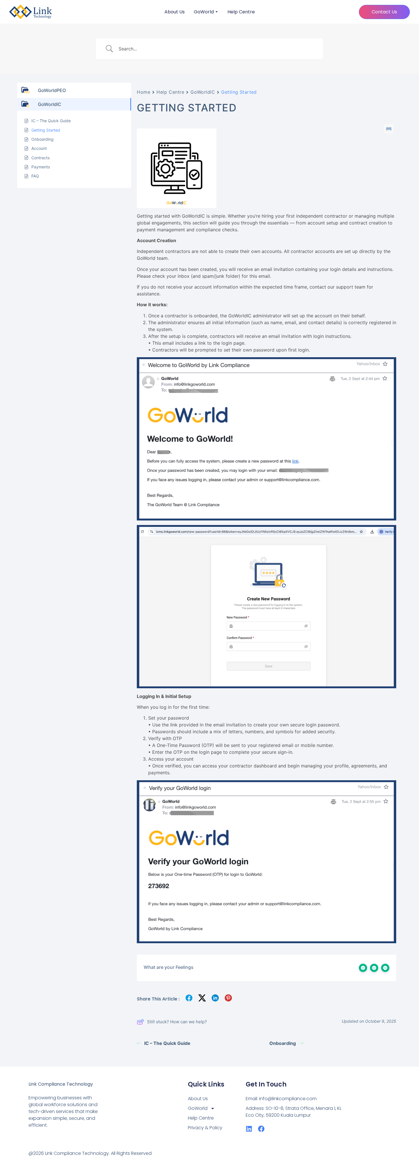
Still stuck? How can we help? (177, 1021)
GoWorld (204, 12)
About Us (174, 12)
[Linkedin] (249, 1129)
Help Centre (241, 12)
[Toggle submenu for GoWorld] (216, 12)
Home (143, 92)
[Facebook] (261, 1129)
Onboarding (282, 1043)
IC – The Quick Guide (167, 1043)
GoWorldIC (202, 92)
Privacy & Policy (205, 1127)
